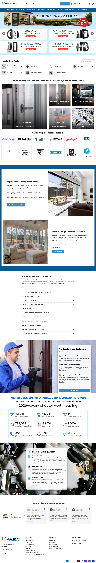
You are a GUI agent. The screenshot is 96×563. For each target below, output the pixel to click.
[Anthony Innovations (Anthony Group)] (8, 152)
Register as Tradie (69, 9)
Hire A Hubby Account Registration (34, 554)
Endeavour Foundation (31, 552)
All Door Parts (87, 61)
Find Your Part (51, 9)
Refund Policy (52, 542)
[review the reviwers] (89, 509)
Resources (41, 9)
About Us (59, 9)
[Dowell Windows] (24, 139)
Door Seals (9, 72)
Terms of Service (53, 546)
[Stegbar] (56, 152)
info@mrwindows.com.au (77, 4)
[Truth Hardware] (40, 139)
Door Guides (34, 66)
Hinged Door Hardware (36, 72)
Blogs (77, 9)
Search (66, 4)
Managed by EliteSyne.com (20, 561)
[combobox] (45, 4)
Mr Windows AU (9, 561)
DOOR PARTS (10, 9)
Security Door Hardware (60, 72)
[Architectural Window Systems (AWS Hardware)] (40, 152)
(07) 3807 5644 (75, 3)
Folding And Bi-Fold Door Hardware (13, 66)
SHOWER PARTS (20, 9)
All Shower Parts (29, 544)
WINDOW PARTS (31, 9)
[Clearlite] (24, 152)
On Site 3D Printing (30, 550)
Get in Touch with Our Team (56, 548)
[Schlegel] (71, 139)
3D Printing (84, 9)
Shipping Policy (53, 544)
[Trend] (87, 139)
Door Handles (57, 66)
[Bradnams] (56, 139)
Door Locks (80, 66)
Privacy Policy (52, 540)
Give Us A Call (58, 251)
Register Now (74, 390)
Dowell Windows (29, 540)
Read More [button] (75, 521)
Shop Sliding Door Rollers (16, 205)
